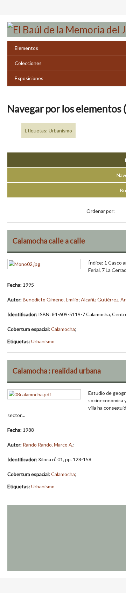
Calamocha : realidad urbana (57, 370)
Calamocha (63, 329)
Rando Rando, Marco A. (48, 445)
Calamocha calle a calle (49, 240)
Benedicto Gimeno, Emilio (50, 299)
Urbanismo (43, 341)
